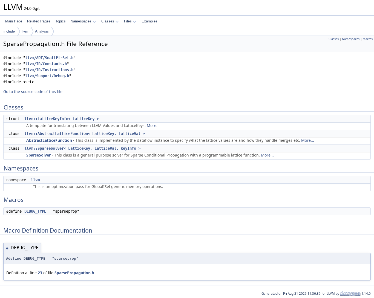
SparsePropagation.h (74, 272)
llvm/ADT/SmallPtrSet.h (49, 58)
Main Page (13, 21)
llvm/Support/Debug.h (47, 76)
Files (128, 21)
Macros (368, 39)
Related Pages (38, 21)
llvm (25, 31)
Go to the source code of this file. (33, 91)
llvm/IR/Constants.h (46, 64)
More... (153, 125)
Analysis (42, 31)
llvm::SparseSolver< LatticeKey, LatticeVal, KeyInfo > (82, 148)
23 (40, 272)
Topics (60, 21)
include (9, 31)
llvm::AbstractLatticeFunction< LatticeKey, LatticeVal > (84, 133)
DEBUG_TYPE (35, 211)
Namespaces (81, 21)
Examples (149, 21)
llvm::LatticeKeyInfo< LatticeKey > (61, 119)
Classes (107, 21)
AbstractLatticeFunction (49, 140)
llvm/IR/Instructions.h (49, 70)
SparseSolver (38, 155)
